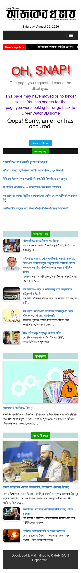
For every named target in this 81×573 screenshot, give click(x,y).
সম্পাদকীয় (40, 356)
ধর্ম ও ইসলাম (40, 435)
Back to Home (40, 143)
